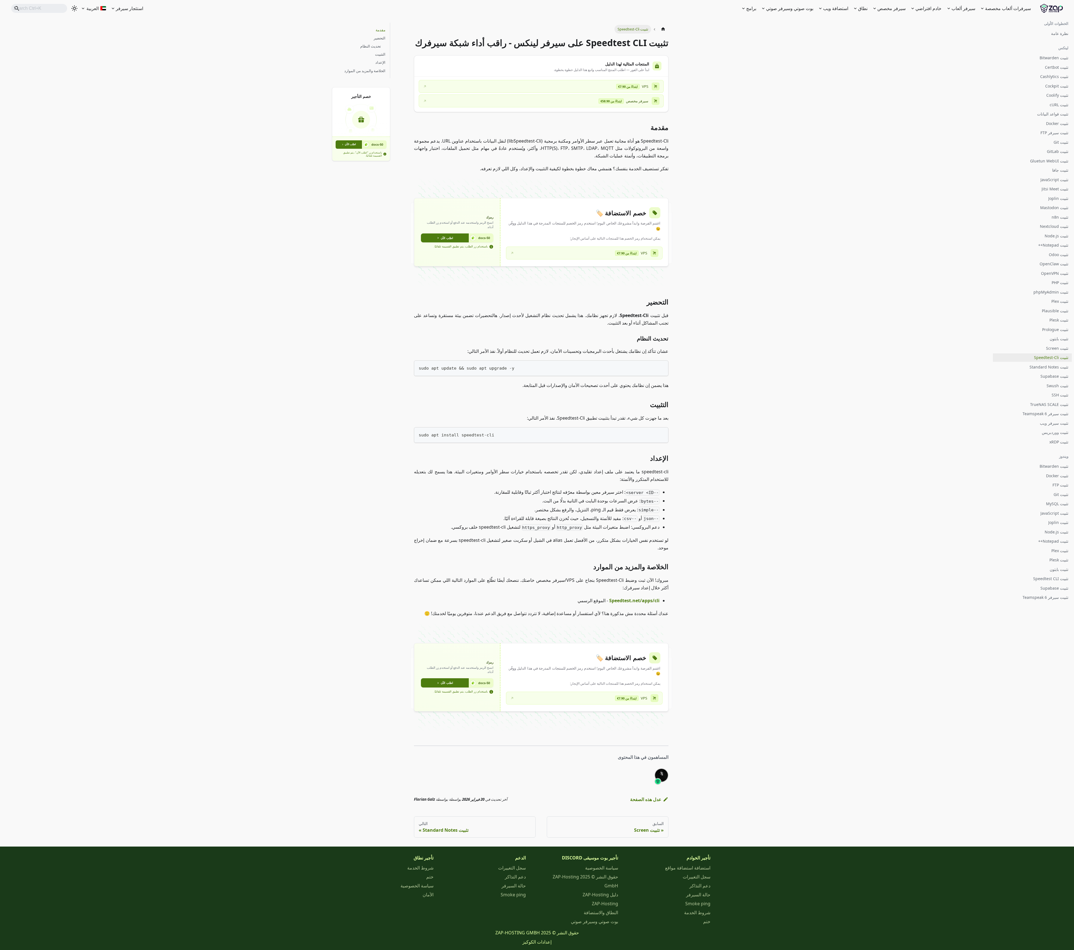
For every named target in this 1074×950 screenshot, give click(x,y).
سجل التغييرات (696, 877)
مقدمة (380, 29)
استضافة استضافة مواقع (687, 868)
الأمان (428, 895)
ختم (706, 921)
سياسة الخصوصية (601, 868)
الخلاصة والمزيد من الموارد (364, 70)
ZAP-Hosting (605, 904)
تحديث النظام (370, 46)
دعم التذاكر (699, 886)
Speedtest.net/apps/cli (634, 600)
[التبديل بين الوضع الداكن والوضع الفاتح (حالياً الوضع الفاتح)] (74, 8)
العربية (92, 8)
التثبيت (380, 54)
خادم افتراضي (928, 8)
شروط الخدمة (697, 912)
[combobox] (39, 8)
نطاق (863, 8)
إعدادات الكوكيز (537, 942)
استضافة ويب (835, 8)
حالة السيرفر (698, 895)
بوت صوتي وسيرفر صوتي (789, 8)
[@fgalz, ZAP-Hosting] (661, 775)
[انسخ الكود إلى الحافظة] (661, 367)
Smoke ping (697, 904)
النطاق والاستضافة (601, 912)
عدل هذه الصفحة (645, 799)
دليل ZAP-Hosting (600, 895)
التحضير (379, 38)
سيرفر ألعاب (963, 8)
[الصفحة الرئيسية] (663, 29)
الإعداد (380, 62)
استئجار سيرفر (129, 8)
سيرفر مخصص (891, 8)
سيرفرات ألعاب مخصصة (1008, 8)
